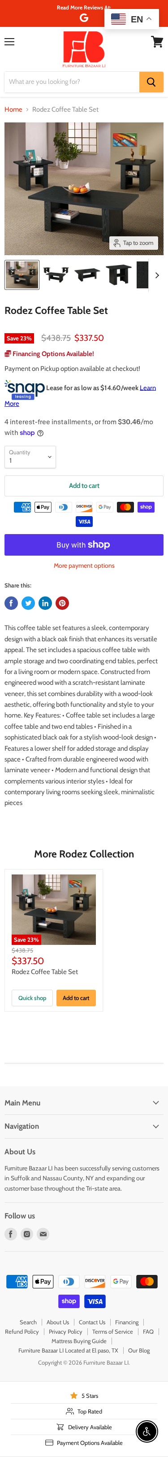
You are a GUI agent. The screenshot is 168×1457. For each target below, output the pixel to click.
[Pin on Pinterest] (62, 603)
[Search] (151, 82)
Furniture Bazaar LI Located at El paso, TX (68, 1350)
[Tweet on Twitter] (28, 603)
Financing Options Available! (52, 354)
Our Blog (139, 1350)
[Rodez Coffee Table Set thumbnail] (22, 275)
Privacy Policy (65, 1331)
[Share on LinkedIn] (45, 603)
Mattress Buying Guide (79, 1340)
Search (28, 1322)
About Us (58, 1322)
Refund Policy (22, 1331)
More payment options (84, 565)
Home (13, 109)
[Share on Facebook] (11, 603)
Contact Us (92, 1322)
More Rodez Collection (84, 854)
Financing (126, 1322)
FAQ (148, 1331)
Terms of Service (112, 1331)
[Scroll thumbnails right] (155, 275)
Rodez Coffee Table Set (45, 972)
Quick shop (32, 997)
